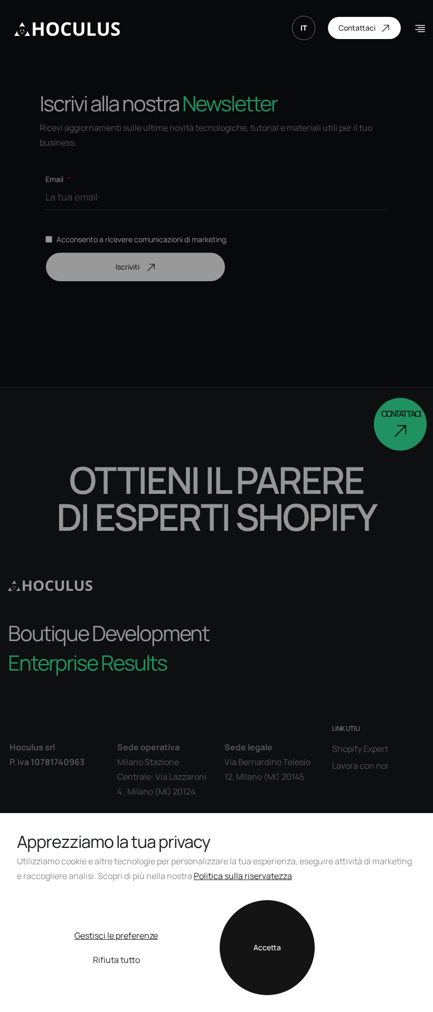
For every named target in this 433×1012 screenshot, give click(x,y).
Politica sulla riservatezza (243, 876)
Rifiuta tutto (116, 960)
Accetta (267, 947)
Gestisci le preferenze (116, 935)
